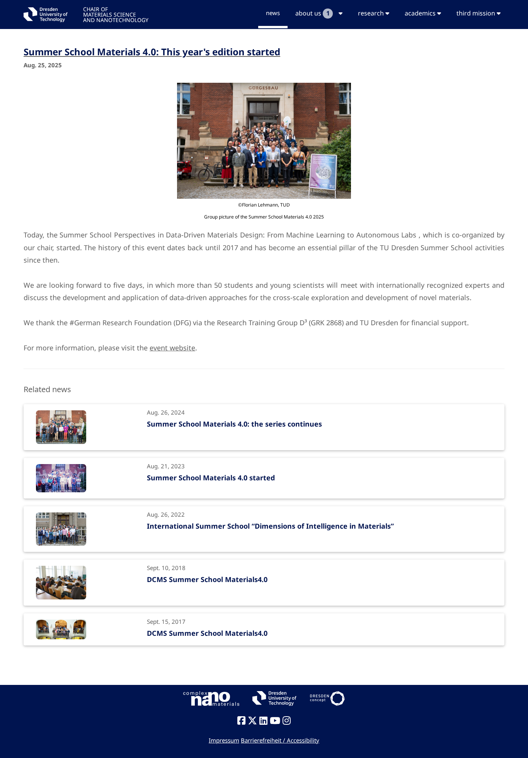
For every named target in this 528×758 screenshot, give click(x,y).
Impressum (224, 740)
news (273, 13)
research (371, 13)
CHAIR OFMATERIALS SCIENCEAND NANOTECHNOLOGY (115, 14)
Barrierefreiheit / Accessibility (280, 740)
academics (421, 13)
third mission (476, 13)
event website (172, 347)
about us (312, 13)
